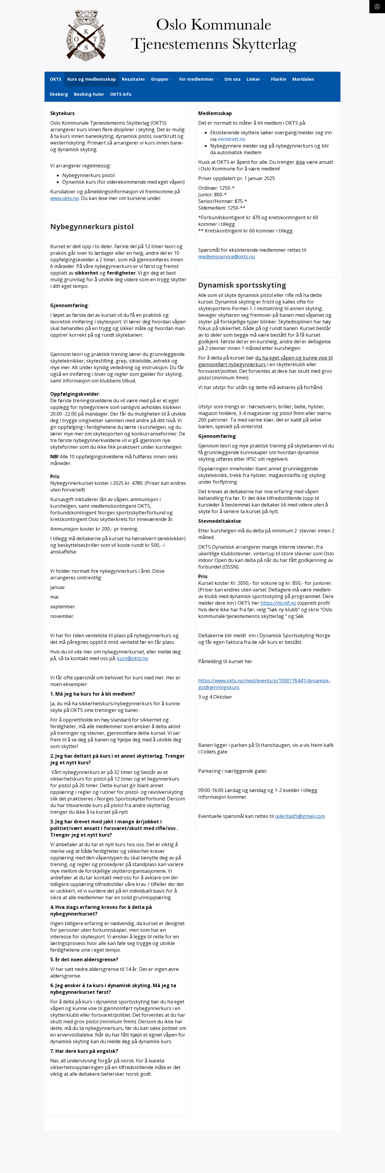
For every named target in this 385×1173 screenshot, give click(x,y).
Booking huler (89, 94)
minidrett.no (231, 139)
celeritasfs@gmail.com (300, 816)
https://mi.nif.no (278, 603)
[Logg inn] (377, 6)
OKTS (55, 79)
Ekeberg (59, 94)
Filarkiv (278, 79)
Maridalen (303, 79)
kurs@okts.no (132, 658)
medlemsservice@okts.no (226, 256)
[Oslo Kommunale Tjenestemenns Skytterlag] (192, 35)
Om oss (232, 79)
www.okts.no (64, 198)
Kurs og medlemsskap (91, 79)
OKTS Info (120, 94)
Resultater (133, 79)
